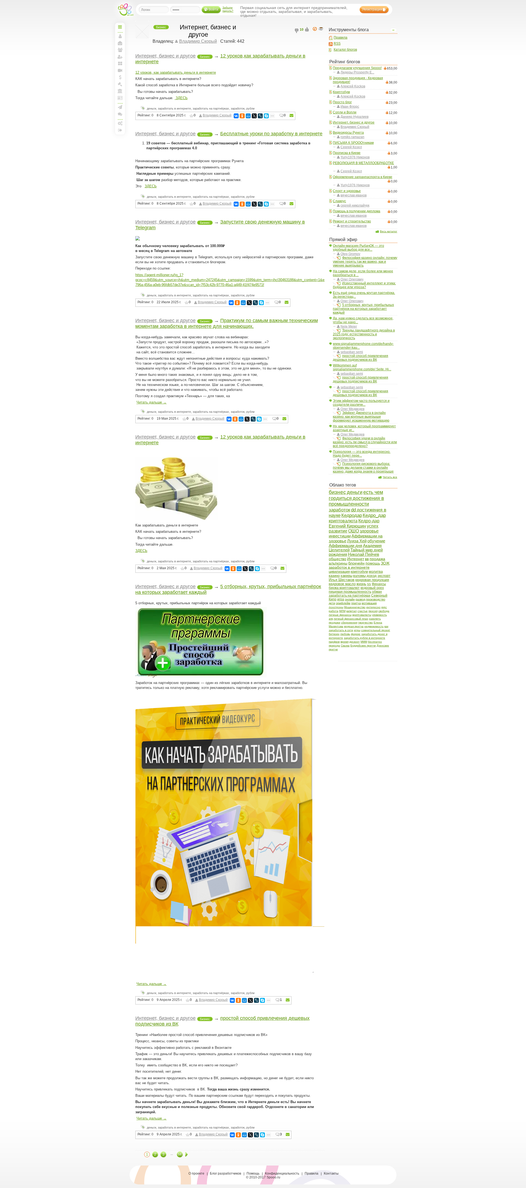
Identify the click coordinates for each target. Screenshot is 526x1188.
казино (334, 576)
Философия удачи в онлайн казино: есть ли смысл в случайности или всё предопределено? (365, 442)
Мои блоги (120, 63)
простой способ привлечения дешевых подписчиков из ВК (360, 358)
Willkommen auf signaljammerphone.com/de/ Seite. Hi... (362, 367)
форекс (356, 633)
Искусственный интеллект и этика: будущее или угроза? (364, 285)
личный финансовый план (351, 618)
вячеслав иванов (354, 195)
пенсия (373, 610)
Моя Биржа (120, 84)
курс (384, 607)
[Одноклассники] (242, 115)
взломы (359, 576)
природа (334, 645)
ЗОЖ (385, 563)
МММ (364, 641)
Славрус (339, 201)
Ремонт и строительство (352, 221)
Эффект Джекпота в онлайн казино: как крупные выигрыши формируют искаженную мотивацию (361, 416)
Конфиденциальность (282, 1173)
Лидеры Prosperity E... (357, 72)
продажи (334, 622)
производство (375, 599)
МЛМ (342, 610)
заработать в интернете (174, 108)
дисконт (354, 641)
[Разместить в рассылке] (291, 116)
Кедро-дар (368, 520)
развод (360, 599)
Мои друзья (120, 50)
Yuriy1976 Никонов (355, 157)
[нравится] (307, 31)
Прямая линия (120, 70)
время (344, 641)
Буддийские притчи (363, 645)
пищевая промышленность (350, 592)
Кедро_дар (374, 515)
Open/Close (393, 30)
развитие (338, 531)
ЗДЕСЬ (181, 98)
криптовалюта (343, 520)
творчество (365, 622)
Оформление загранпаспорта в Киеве (362, 177)
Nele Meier (349, 326)
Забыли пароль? (227, 9)
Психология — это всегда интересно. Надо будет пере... (361, 453)
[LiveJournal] (260, 115)
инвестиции (340, 536)
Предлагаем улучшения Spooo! (357, 68)
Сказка (345, 645)
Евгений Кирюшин (347, 525)
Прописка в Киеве (347, 153)
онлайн (350, 599)
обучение (376, 541)
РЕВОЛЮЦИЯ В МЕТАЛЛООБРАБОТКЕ (363, 163)
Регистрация (372, 10)
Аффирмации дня (345, 545)
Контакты (331, 1173)
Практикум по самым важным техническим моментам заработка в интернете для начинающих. (226, 323)
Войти (213, 10)
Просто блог (342, 102)
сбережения (349, 622)
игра (340, 599)
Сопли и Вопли (344, 112)
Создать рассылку (120, 107)
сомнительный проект (375, 630)
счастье (363, 610)
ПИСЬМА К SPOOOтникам (353, 143)
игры (357, 630)
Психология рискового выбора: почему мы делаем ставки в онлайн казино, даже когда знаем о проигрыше (363, 467)
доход (372, 576)
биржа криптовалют (344, 588)
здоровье (369, 531)
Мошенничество (354, 607)
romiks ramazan (352, 137)
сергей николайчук (355, 205)
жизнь (361, 584)
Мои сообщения (120, 43)
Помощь (253, 1173)
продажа (377, 559)
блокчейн (356, 563)
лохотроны (336, 607)
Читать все (390, 477)
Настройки (120, 123)
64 (180, 1154)
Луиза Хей (357, 541)
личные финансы (340, 614)
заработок (339, 510)
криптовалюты (361, 614)
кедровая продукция (372, 580)
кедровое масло (342, 584)
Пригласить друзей (120, 57)
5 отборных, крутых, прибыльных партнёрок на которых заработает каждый (363, 308)
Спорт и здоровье (347, 191)
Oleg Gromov (350, 254)
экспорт (384, 576)
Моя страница (120, 36)
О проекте (196, 1173)
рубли (250, 108)
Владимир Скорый (355, 127)
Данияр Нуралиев (354, 117)
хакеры (346, 576)
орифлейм (343, 603)
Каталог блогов (345, 49)
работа (333, 610)
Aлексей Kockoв (353, 86)
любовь (345, 633)
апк (331, 618)
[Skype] (266, 115)
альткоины (338, 563)
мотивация (369, 603)
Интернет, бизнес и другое (354, 122)
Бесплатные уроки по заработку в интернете (271, 133)
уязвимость (379, 614)
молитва (376, 571)
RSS (337, 43)
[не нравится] (297, 31)
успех (372, 526)
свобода (383, 610)
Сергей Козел (351, 147)
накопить (375, 618)
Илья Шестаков (342, 580)
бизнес (337, 492)
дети (332, 603)
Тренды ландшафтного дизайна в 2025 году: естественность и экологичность (364, 334)
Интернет (355, 559)
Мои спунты (120, 77)
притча (356, 603)
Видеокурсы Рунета (348, 132)
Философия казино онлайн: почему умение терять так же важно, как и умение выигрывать (365, 261)
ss (369, 584)
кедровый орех (372, 588)
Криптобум (341, 92)
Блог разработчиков (225, 1173)
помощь (372, 563)
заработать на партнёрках (349, 595)
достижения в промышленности (356, 501)
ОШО (353, 531)
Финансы (379, 584)
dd (353, 510)
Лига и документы (120, 98)
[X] (254, 115)
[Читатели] (322, 29)
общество (337, 559)
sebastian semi (352, 352)
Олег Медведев (352, 409)
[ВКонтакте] (236, 115)
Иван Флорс (350, 106)
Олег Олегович (352, 279)
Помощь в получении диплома (356, 211)
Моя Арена (120, 91)
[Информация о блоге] (316, 29)
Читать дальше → (151, 402)
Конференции (120, 114)
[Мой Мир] (248, 115)
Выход (120, 130)
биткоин (334, 633)
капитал (351, 610)
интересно (373, 607)
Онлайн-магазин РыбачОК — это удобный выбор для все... (358, 247)
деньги (354, 492)
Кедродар (351, 515)
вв (367, 559)
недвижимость (374, 626)
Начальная (120, 27)
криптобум (359, 571)
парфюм (334, 641)
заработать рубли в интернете (364, 637)
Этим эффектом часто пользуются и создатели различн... (361, 403)
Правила (340, 37)
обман (377, 591)
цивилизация (339, 571)
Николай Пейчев (363, 554)
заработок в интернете (349, 567)
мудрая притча (354, 626)
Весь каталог (388, 231)
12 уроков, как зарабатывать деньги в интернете (175, 72)
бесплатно (375, 641)
